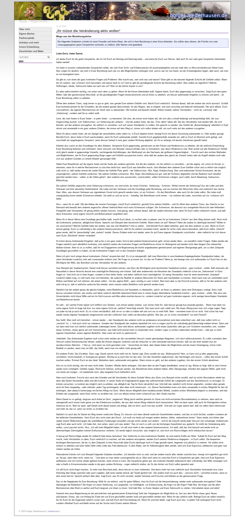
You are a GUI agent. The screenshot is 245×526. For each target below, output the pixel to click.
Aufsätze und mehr (39, 21)
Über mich (24, 29)
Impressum (53, 511)
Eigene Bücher (27, 33)
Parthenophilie (26, 38)
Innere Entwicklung (29, 47)
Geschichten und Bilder (31, 51)
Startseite (23, 21)
